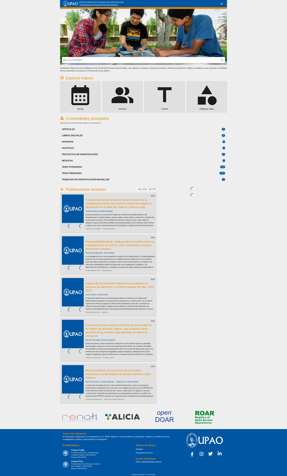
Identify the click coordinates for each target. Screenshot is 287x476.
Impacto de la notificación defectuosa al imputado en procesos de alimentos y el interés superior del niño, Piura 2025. (120, 287)
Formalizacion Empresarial (94, 399)
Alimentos (105, 312)
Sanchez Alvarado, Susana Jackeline (100, 340)
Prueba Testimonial (108, 229)
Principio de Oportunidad (93, 357)
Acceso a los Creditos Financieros (114, 399)
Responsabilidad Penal (93, 270)
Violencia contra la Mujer (93, 229)
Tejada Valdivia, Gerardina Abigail (99, 211)
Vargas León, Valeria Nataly (127, 382)
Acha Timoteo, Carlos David (97, 295)
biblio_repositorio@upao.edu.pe (148, 462)
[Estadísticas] (221, 3)
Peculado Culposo (108, 357)
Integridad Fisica (107, 270)
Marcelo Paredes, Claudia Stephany (100, 382)
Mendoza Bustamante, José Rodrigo (100, 253)
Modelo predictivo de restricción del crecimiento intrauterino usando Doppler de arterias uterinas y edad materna (118, 374)
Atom (144, 189)
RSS (154, 189)
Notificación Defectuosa (93, 312)
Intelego (152, 474)
